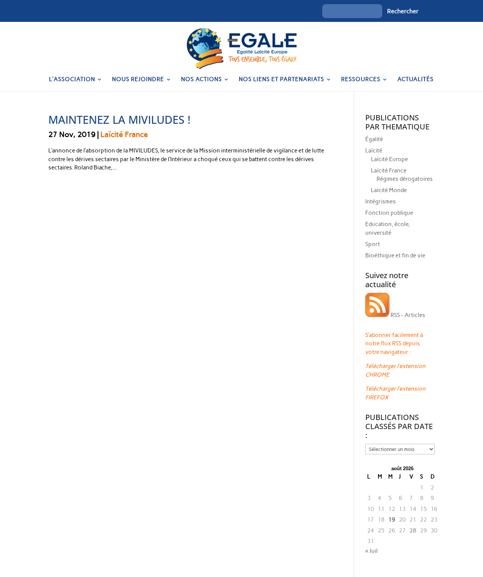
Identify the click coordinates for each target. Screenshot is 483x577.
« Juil (371, 551)
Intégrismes (380, 201)
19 (391, 519)
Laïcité (373, 150)
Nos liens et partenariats (281, 80)
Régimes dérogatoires (405, 178)
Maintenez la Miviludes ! (119, 119)
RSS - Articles (407, 315)
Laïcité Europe (389, 159)
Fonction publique (389, 212)
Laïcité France (124, 134)
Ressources (360, 80)
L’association (72, 80)
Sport (372, 244)
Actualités (415, 80)
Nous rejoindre (138, 80)
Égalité (374, 139)
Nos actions (201, 80)
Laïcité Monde (389, 190)
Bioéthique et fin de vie (395, 255)
